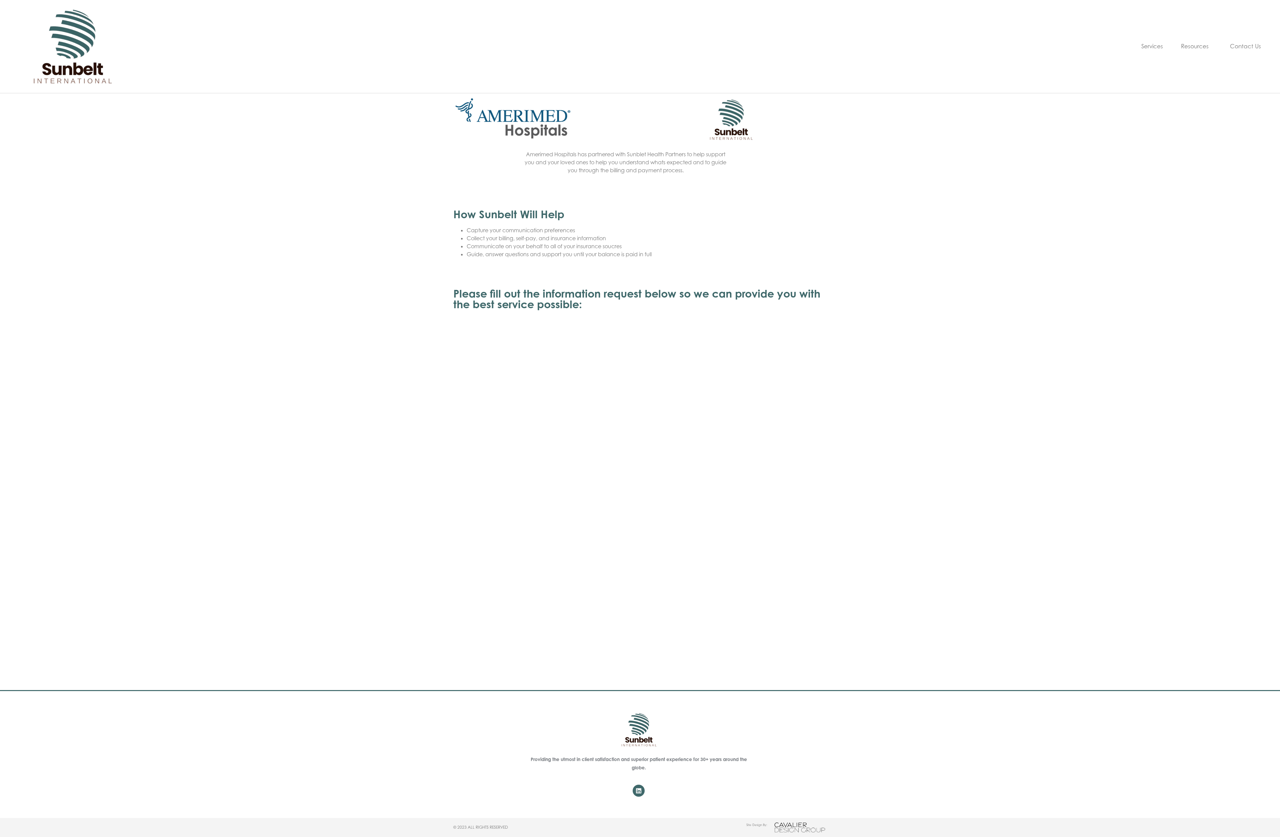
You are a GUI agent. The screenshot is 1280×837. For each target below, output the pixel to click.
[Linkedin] (639, 791)
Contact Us (1245, 46)
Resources (1195, 46)
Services (1152, 46)
